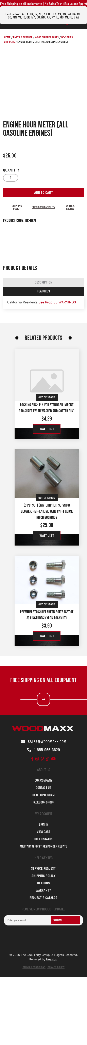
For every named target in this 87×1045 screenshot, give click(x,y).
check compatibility (43, 207)
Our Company (43, 780)
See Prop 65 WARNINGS (57, 302)
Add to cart (43, 192)
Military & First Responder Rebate (43, 846)
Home (7, 37)
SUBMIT (58, 920)
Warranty (43, 890)
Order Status (43, 839)
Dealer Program (43, 795)
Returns (43, 883)
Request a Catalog (43, 898)
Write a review (70, 207)
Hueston (51, 959)
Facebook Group (43, 802)
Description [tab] (43, 282)
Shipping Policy (17, 207)
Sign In (43, 824)
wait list (46, 429)
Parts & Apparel (22, 37)
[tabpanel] (43, 302)
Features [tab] (43, 291)
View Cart (43, 832)
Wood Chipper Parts (47, 37)
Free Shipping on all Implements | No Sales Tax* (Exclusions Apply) (43, 4)
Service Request (43, 868)
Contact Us (43, 788)
